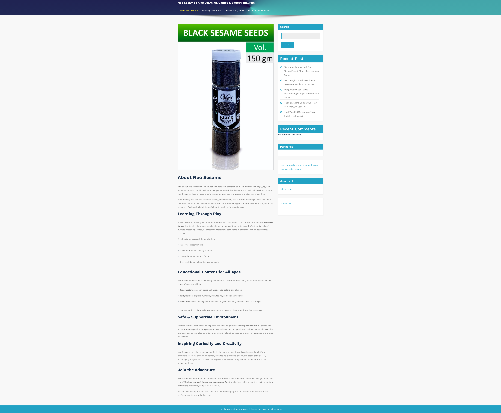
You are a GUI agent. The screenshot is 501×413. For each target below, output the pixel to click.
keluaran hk (287, 203)
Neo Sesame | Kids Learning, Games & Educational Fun (216, 2)
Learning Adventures (212, 10)
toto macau (295, 169)
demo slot (286, 189)
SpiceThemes (275, 409)
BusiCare (262, 409)
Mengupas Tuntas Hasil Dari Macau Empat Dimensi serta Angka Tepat (301, 71)
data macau (298, 165)
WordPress (243, 409)
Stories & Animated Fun (259, 10)
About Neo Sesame (189, 10)
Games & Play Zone (235, 10)
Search (284, 26)
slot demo (286, 165)
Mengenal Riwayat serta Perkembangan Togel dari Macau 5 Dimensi (301, 93)
